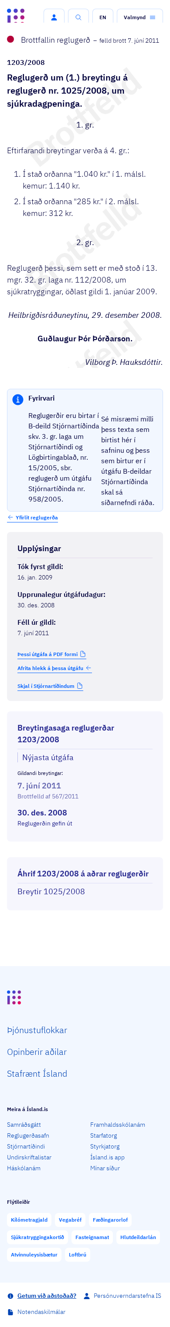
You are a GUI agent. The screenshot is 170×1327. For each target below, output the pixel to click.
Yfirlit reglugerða (37, 517)
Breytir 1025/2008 (51, 891)
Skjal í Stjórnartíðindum (46, 686)
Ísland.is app (107, 1157)
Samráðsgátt (24, 1124)
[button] (54, 17)
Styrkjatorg (104, 1146)
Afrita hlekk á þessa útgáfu (50, 668)
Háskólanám (24, 1168)
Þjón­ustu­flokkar (37, 1030)
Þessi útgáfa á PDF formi (47, 654)
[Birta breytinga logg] (85, 849)
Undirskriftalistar (29, 1157)
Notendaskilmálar (41, 1312)
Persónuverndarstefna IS (127, 1296)
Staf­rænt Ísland (37, 1073)
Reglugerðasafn (28, 1135)
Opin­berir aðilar (37, 1052)
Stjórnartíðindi (26, 1146)
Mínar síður (105, 1168)
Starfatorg (103, 1135)
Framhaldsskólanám (117, 1124)
